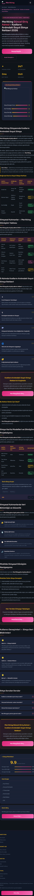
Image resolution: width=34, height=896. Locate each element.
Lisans (1, 876)
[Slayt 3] (4, 497)
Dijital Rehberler (12, 7)
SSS (1, 864)
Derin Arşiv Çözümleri (5, 854)
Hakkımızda (3, 839)
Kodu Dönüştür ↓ (9, 57)
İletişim (1, 842)
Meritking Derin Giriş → (17, 393)
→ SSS (3, 800)
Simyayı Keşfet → (17, 51)
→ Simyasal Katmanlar (7, 787)
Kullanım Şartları (4, 873)
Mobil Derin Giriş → (18, 619)
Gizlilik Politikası (4, 866)
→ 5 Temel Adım (6, 790)
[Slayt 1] (1, 497)
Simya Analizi (3, 849)
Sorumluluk (2, 878)
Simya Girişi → (18, 816)
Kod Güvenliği (3, 852)
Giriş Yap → (17, 893)
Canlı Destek (3, 861)
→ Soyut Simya (5, 783)
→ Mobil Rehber (5, 797)
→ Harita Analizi (6, 793)
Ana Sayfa (4, 7)
